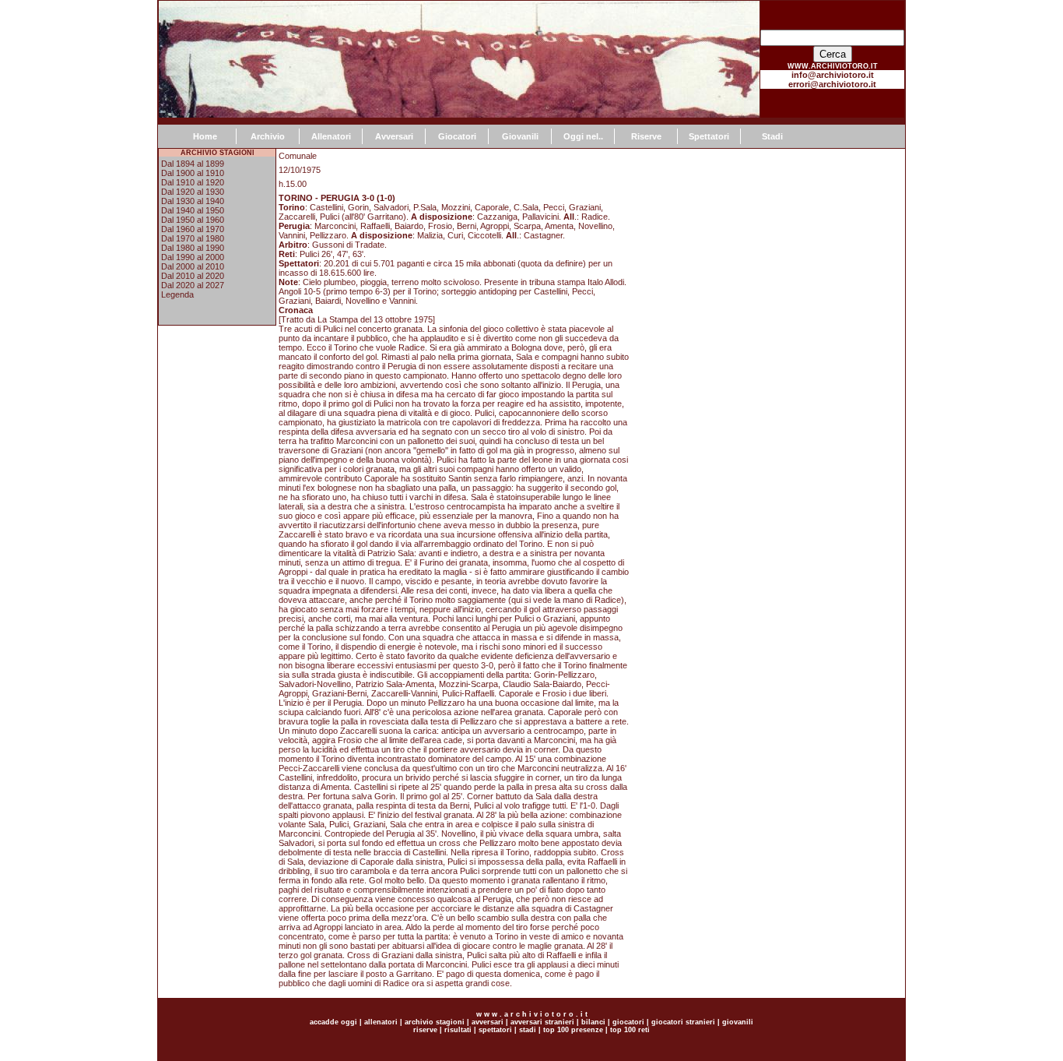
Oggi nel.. (583, 136)
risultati (457, 1030)
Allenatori (331, 136)
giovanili (737, 1022)
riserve (425, 1030)
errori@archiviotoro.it (832, 84)
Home (205, 136)
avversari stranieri (542, 1022)
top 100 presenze (573, 1030)
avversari (487, 1022)
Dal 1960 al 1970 (192, 229)
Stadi (772, 136)
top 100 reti (630, 1030)
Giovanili (520, 136)
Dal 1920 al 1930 (192, 191)
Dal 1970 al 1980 (192, 238)
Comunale (298, 155)
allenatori (381, 1022)
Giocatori (457, 136)
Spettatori (709, 136)
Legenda (177, 294)
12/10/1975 (300, 169)
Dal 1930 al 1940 (192, 201)
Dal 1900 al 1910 (192, 173)
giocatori (628, 1022)
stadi (528, 1030)
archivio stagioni (433, 1022)
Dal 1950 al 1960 (192, 219)
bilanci (593, 1022)
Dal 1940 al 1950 (192, 210)
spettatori (495, 1030)
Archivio (268, 136)
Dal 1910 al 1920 (192, 182)
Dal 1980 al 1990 (192, 247)
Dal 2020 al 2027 (192, 285)
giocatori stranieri (683, 1022)
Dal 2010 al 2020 (192, 275)
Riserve (646, 136)
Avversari (394, 136)
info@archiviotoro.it (832, 74)
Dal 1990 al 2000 (192, 257)
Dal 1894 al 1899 (192, 163)
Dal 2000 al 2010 (192, 266)
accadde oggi (333, 1022)
